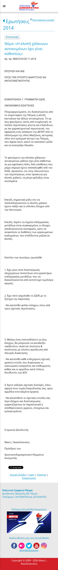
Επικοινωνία (29, 478)
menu (4, 6)
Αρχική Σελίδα (18, 474)
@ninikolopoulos (29, 550)
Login (31, 474)
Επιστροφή (12, 37)
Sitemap (41, 474)
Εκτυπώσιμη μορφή (43, 20)
